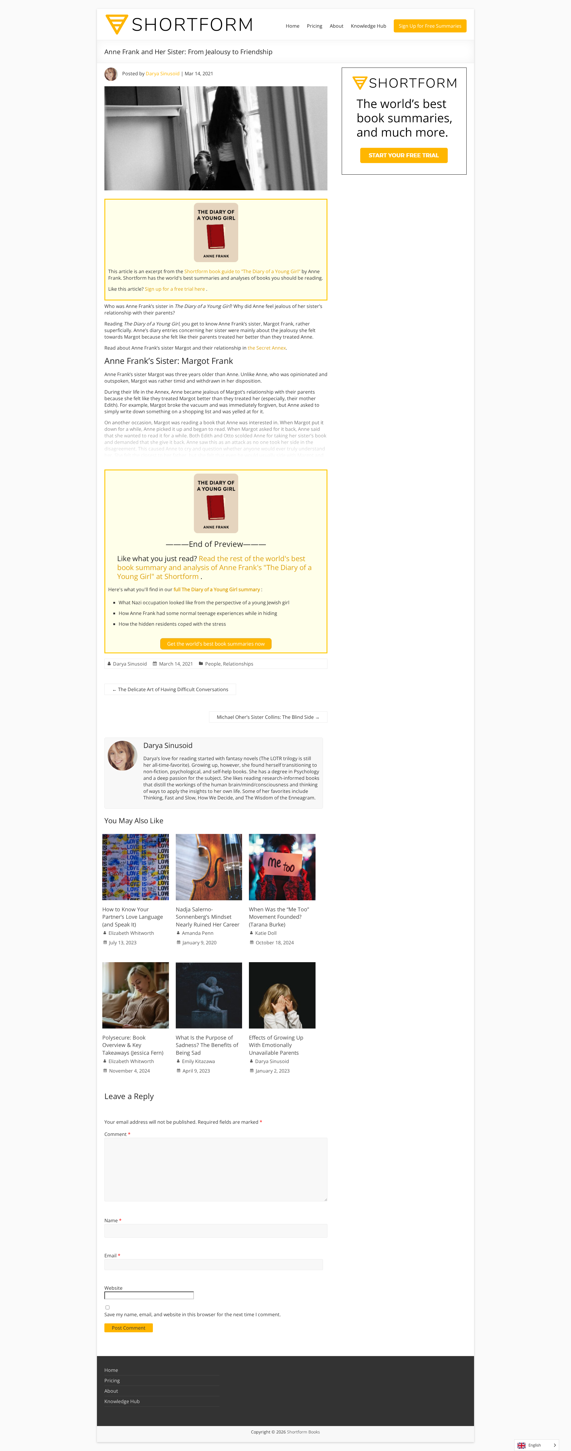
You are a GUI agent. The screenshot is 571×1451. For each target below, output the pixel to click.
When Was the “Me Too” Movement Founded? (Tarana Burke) (279, 917)
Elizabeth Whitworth (131, 933)
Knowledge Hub (368, 26)
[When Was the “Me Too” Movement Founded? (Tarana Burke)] (282, 837)
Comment (117, 1134)
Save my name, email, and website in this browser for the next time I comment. (192, 1314)
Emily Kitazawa (198, 1061)
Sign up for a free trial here (175, 289)
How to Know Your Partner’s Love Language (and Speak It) (132, 917)
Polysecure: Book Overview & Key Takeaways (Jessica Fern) (132, 1045)
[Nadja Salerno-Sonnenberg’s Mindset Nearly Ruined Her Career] (209, 837)
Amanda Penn (198, 933)
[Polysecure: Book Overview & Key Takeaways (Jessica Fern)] (135, 965)
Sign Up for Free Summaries (430, 26)
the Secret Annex (267, 348)
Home (292, 26)
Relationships (238, 663)
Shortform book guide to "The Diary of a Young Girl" (243, 271)
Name (113, 1220)
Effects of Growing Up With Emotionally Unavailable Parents (276, 1045)
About (336, 26)
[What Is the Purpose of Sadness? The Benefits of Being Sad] (209, 965)
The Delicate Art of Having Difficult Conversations (170, 689)
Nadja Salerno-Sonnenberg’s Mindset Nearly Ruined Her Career (207, 917)
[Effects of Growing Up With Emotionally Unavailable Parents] (282, 965)
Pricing (314, 26)
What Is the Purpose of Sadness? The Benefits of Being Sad (207, 1045)
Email (112, 1255)
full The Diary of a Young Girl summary (217, 589)
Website (113, 1288)
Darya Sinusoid (163, 73)
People (213, 663)
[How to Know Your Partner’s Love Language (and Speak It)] (135, 837)
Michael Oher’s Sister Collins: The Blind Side (268, 717)
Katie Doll (266, 933)
